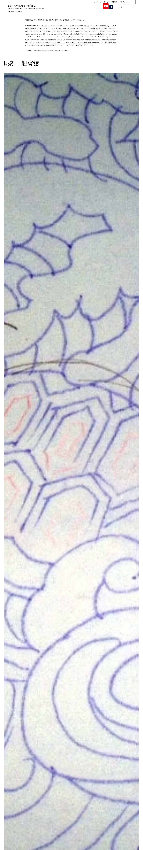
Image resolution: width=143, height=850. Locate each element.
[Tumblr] (111, 7)
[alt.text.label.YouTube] (106, 6)
